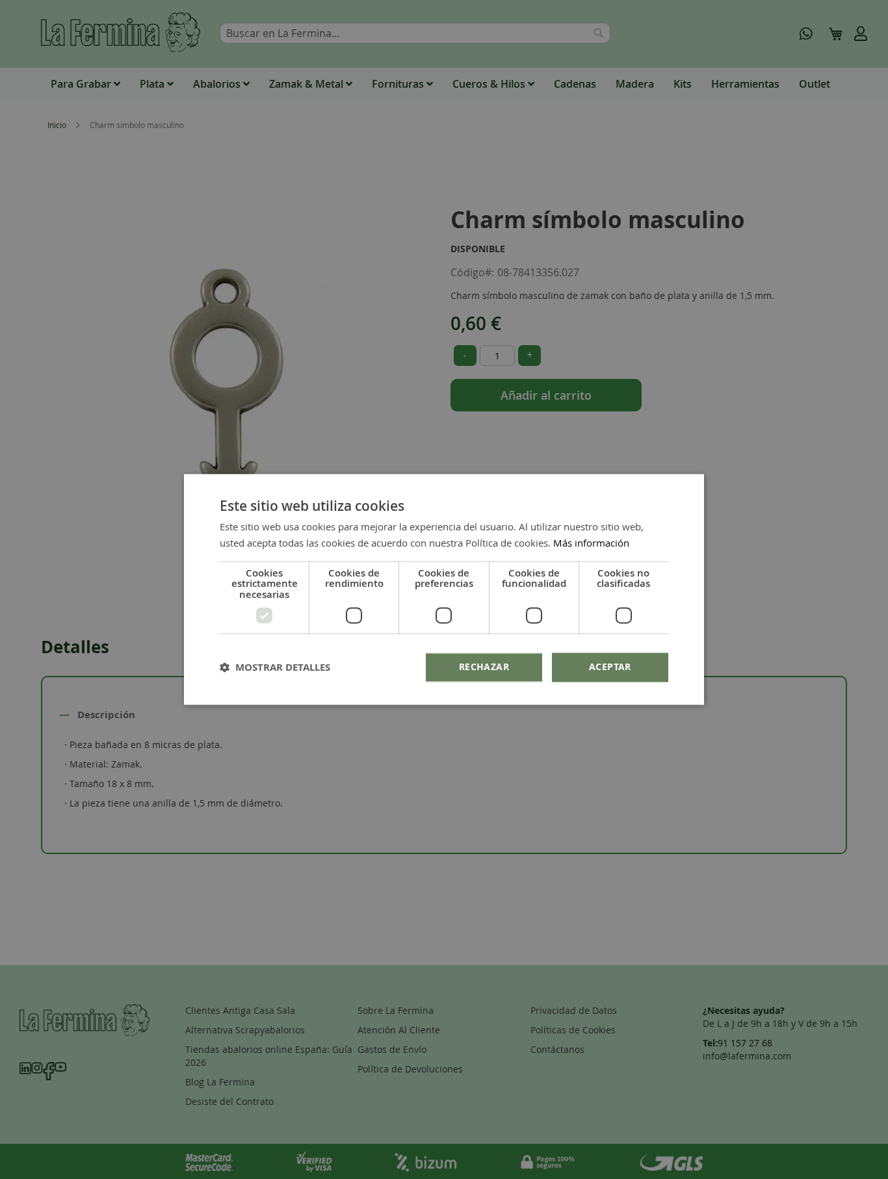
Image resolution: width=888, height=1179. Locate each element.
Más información (591, 543)
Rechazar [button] (484, 667)
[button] (275, 667)
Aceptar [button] (610, 667)
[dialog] (444, 589)
